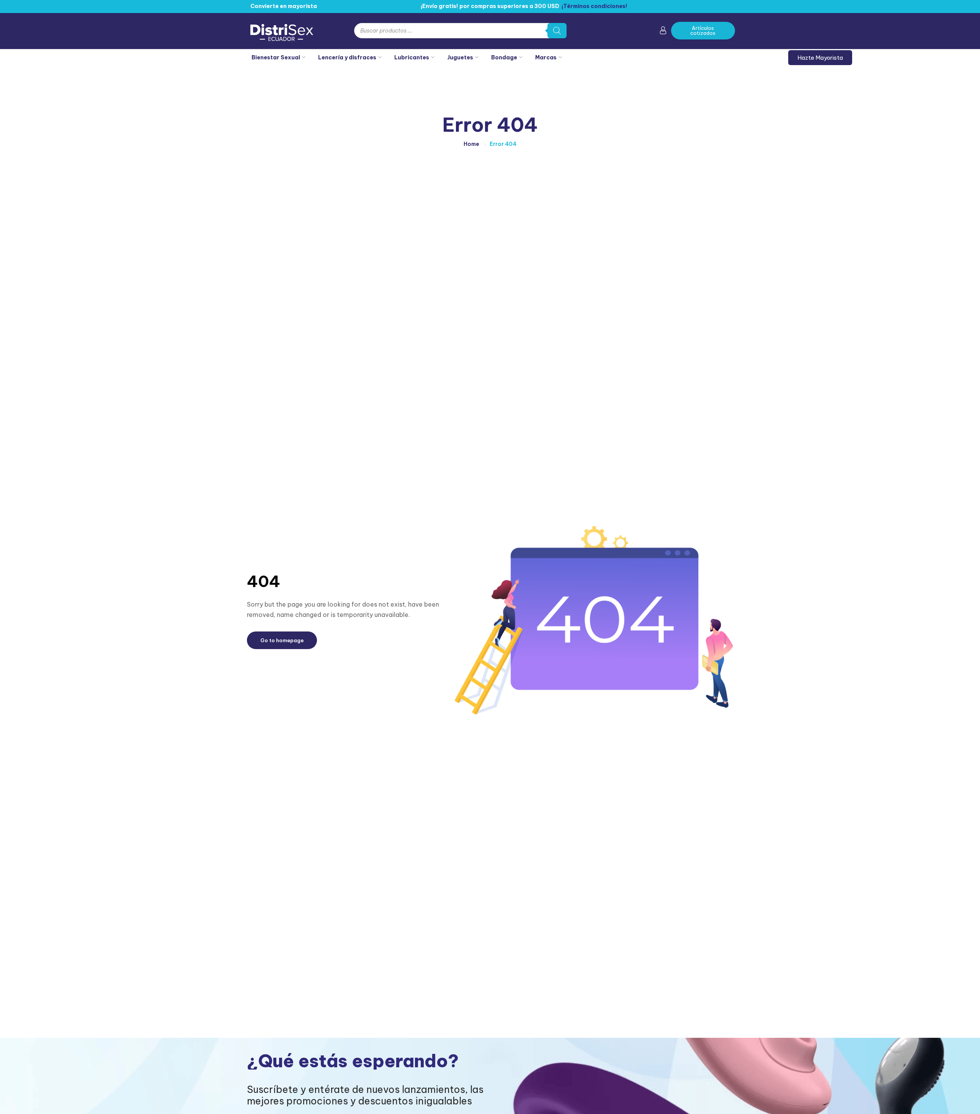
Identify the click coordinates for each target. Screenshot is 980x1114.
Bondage (504, 57)
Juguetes (460, 57)
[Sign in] (663, 31)
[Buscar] (557, 30)
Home (471, 144)
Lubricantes (411, 57)
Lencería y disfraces (347, 57)
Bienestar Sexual (276, 57)
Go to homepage (282, 640)
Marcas (546, 57)
